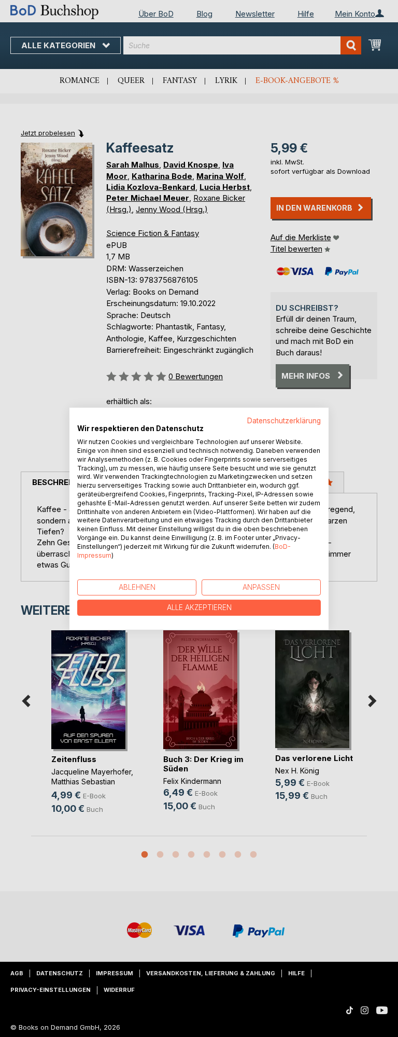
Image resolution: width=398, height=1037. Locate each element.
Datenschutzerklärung (284, 420)
